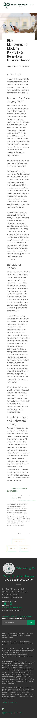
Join (30, 623)
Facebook (18, 541)
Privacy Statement (26, 616)
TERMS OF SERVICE (9, 702)
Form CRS (14, 616)
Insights (17, 66)
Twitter (12, 549)
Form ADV (6, 616)
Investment (25, 66)
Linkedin (24, 549)
